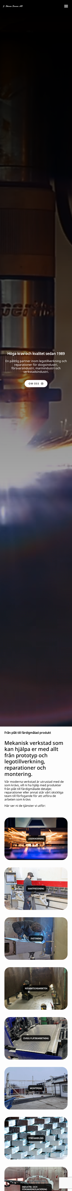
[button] (66, 6)
